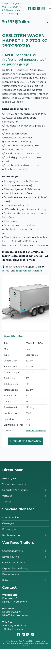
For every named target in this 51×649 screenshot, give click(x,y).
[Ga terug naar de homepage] (15, 22)
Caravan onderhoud (13, 562)
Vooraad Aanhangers (14, 484)
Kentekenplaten (11, 517)
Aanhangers (9, 478)
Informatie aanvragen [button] (25, 441)
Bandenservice (10, 574)
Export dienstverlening (15, 568)
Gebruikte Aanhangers (15, 490)
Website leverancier (36, 430)
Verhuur (7, 495)
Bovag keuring (10, 556)
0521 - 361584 (8, 7)
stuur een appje (12, 13)
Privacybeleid (22, 643)
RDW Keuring (10, 580)
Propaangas (9, 529)
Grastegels (8, 523)
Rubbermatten (11, 535)
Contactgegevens (12, 551)
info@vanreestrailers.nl (13, 10)
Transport (7, 501)
